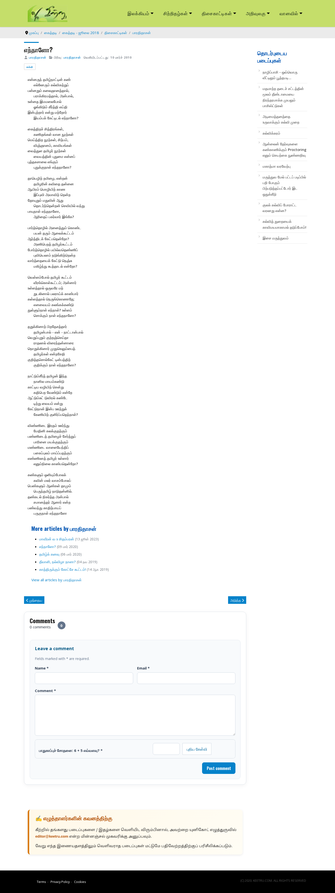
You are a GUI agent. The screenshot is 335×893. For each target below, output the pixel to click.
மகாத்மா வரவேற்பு (277, 166)
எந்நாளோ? (47, 546)
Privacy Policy (60, 882)
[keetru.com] (47, 13)
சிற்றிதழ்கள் (175, 13)
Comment (45, 690)
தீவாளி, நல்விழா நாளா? (57, 561)
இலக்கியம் (138, 13)
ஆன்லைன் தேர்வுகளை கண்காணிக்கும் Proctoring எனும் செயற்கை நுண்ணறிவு (284, 149)
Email (143, 668)
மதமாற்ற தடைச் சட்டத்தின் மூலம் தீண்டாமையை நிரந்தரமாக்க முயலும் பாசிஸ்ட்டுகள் (283, 97)
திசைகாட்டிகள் (217, 13)
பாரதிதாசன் (37, 57)
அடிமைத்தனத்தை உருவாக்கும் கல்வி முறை (281, 119)
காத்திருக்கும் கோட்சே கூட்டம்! (62, 569)
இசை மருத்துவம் (276, 238)
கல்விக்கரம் (271, 133)
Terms (41, 882)
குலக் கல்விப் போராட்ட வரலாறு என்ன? (280, 207)
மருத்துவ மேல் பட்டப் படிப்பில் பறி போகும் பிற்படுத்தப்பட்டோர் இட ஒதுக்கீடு (284, 185)
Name (42, 668)
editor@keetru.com (51, 836)
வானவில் (289, 13)
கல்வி (29, 67)
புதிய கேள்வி (197, 749)
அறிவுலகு (256, 13)
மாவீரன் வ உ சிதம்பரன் (56, 538)
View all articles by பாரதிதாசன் (56, 579)
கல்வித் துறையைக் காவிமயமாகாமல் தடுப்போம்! (284, 224)
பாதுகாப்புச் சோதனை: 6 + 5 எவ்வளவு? (71, 750)
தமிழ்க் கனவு (49, 554)
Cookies (80, 882)
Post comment (219, 768)
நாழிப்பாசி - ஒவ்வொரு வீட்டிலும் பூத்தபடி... (280, 75)
